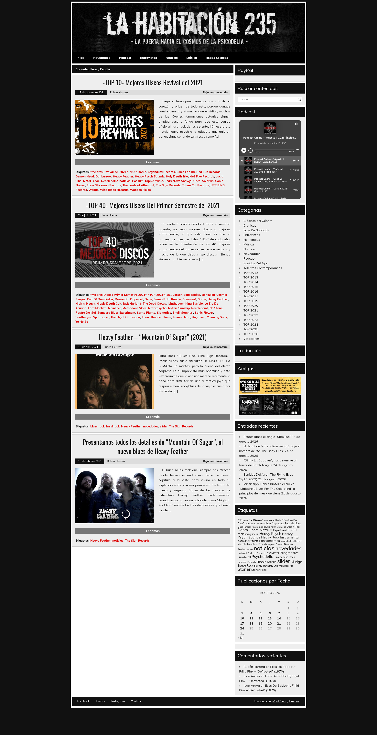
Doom (243, 529)
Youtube (136, 701)
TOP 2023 (250, 320)
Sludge (296, 562)
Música (191, 58)
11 (251, 618)
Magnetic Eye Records (291, 541)
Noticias (172, 58)
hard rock (113, 426)
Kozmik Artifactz (248, 540)
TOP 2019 (250, 301)
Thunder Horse (160, 317)
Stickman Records (108, 185)
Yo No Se (81, 321)
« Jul (240, 637)
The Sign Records (168, 185)
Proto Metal (244, 557)
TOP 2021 (250, 310)
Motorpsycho (157, 308)
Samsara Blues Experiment (116, 312)
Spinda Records (263, 565)
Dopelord (136, 299)
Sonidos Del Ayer (256, 263)
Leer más (153, 162)
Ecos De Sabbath (256, 230)
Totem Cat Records (195, 185)
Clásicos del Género (257, 221)
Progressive (289, 552)
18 (251, 623)
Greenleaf (189, 299)
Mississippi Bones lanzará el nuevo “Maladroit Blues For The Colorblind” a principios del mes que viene (267, 488)
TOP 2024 (250, 324)
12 (261, 618)
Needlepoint (109, 181)
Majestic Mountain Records (252, 544)
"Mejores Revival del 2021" (109, 172)
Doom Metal (259, 530)
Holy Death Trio (177, 176)
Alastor (176, 295)
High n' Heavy (85, 303)
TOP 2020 (250, 306)
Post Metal (271, 553)
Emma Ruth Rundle (167, 299)
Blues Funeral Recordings (250, 527)
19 (261, 623)
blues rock (97, 426)
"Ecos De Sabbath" (272, 520)
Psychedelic (262, 556)
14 (279, 618)
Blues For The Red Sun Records (199, 172)
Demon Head (84, 176)
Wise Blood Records (114, 190)
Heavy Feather (123, 176)
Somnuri (187, 312)
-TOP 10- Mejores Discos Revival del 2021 (153, 82)
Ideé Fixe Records (201, 176)
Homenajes (251, 240)
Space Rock (245, 565)
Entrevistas (148, 58)
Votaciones (251, 339)
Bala (186, 295)
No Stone (216, 308)
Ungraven (198, 317)
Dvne (148, 299)
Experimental (281, 530)
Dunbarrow (103, 176)
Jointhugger (175, 303)
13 (270, 618)
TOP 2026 (250, 334)
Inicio (80, 58)
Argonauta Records (161, 172)
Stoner (244, 569)
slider (163, 426)
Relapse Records (247, 562)
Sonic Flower (204, 312)
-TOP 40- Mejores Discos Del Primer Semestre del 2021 (153, 205)
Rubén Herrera (119, 92)
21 (279, 623)
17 (242, 623)
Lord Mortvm (97, 308)
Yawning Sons (217, 317)
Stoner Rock (258, 569)
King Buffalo (194, 303)
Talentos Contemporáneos (262, 268)
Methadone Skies (134, 308)
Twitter (100, 701)
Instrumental (289, 537)
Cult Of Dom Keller (100, 299)
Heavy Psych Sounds (149, 176)
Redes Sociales (217, 58)
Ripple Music (154, 181)
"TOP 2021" (137, 172)
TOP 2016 (250, 291)
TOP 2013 (250, 277)
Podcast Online (256, 553)
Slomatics (164, 312)
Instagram (118, 701)
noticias (125, 181)
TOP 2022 (250, 315)
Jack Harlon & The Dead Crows (144, 303)
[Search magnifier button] (299, 99)
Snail (176, 312)
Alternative (264, 523)
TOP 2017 (250, 296)
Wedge (93, 190)
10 (242, 618)
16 (168, 295)
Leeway (294, 701)
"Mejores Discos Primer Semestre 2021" (118, 295)
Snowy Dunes (190, 181)
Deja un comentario (215, 92)
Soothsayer (83, 317)
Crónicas (249, 225)
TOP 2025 (250, 329)
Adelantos (250, 523)
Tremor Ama (181, 317)
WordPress (279, 701)
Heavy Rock (270, 537)
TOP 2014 (250, 282)
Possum (138, 181)
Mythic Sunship (179, 308)
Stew (90, 185)
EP (270, 530)
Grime (202, 299)
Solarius (208, 181)
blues (298, 523)
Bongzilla (208, 295)
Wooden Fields (140, 190)
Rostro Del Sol (85, 312)
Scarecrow (172, 181)
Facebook (83, 701)
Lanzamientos (269, 541)
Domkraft (122, 299)
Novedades (101, 58)
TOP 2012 (250, 273)
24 (242, 628)
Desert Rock (293, 526)
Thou (145, 317)
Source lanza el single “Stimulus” (267, 437)
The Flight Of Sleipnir (125, 317)
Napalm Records (275, 544)
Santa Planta (146, 312)
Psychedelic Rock (284, 557)
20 (270, 623)
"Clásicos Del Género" (250, 520)
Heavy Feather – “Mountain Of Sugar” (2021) (153, 337)
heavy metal (251, 534)
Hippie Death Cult (108, 303)
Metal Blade (91, 181)
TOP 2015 (250, 287)
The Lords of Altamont (138, 185)
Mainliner (114, 308)
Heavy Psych (270, 533)
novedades (150, 426)
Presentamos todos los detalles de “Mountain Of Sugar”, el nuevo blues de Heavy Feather (153, 446)
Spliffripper (101, 317)
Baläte (195, 295)
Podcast (125, 58)
